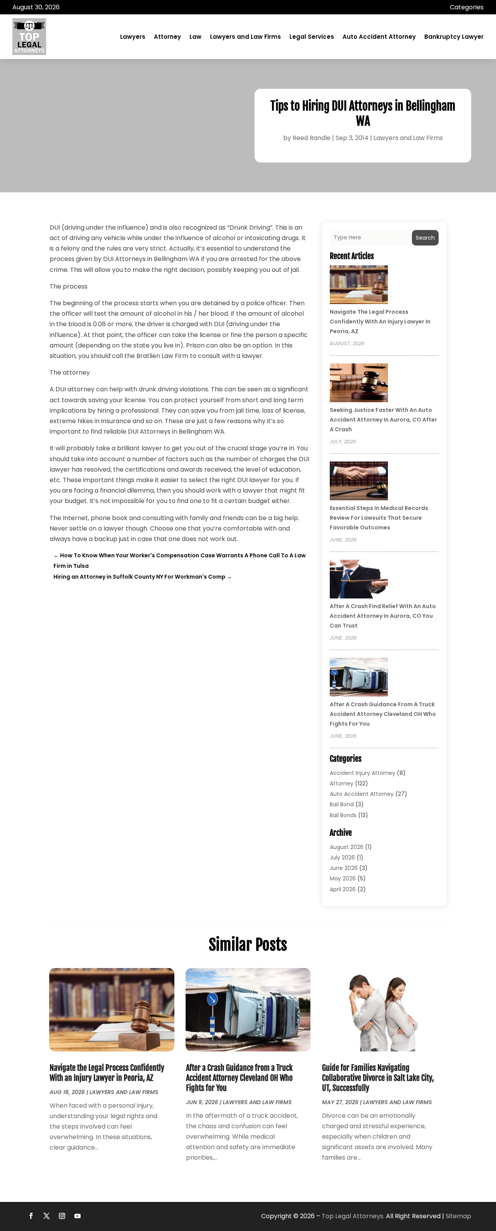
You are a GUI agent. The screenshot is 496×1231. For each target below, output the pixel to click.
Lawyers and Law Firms (245, 37)
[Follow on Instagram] (62, 1216)
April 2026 (343, 889)
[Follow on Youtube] (77, 1216)
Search (425, 238)
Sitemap (458, 1216)
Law (195, 37)
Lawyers (132, 37)
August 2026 (346, 847)
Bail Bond (342, 804)
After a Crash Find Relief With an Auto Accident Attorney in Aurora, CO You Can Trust (383, 615)
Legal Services (311, 37)
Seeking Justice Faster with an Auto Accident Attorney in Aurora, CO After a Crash (383, 419)
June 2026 (344, 868)
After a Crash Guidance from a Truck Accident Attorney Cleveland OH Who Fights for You (383, 714)
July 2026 (342, 857)
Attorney (167, 37)
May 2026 (343, 878)
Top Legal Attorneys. (353, 1216)
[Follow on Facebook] (31, 1216)
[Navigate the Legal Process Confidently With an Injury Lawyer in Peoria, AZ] (359, 285)
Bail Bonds (343, 815)
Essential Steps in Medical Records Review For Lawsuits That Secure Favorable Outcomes (379, 517)
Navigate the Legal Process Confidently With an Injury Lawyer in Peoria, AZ (380, 321)
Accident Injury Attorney (362, 773)
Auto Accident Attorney (379, 37)
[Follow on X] (46, 1216)
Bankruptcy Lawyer (454, 37)
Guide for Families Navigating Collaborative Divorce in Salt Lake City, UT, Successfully (378, 1078)
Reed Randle (312, 137)
